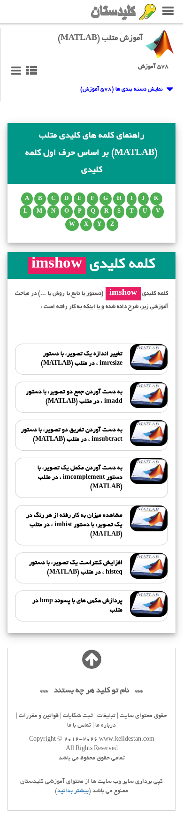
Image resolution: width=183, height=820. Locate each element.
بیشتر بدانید (73, 791)
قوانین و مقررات (39, 716)
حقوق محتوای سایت (143, 716)
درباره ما (105, 725)
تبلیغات (106, 716)
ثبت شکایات (78, 716)
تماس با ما (79, 725)
